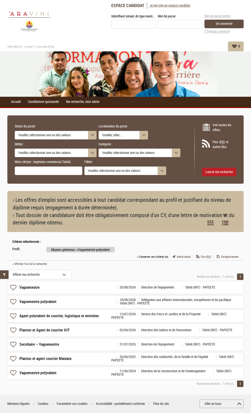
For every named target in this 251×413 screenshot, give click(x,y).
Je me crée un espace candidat (170, 5)
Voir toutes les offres (222, 127)
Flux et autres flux (220, 144)
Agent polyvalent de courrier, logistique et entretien (59, 316)
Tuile (210, 223)
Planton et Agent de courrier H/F (44, 330)
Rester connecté (219, 31)
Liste (225, 223)
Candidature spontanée (43, 102)
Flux (206, 257)
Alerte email (184, 257)
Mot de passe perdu (217, 16)
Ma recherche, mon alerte (82, 102)
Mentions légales (18, 404)
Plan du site (161, 404)
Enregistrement (230, 257)
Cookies (43, 404)
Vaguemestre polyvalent (37, 301)
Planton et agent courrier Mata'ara (45, 358)
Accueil (28, 46)
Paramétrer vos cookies (72, 404)
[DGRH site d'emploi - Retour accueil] (29, 21)
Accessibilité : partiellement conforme (120, 404)
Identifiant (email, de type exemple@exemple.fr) (133, 16)
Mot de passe (167, 16)
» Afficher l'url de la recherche (29, 264)
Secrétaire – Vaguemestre (39, 344)
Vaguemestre (29, 287)
